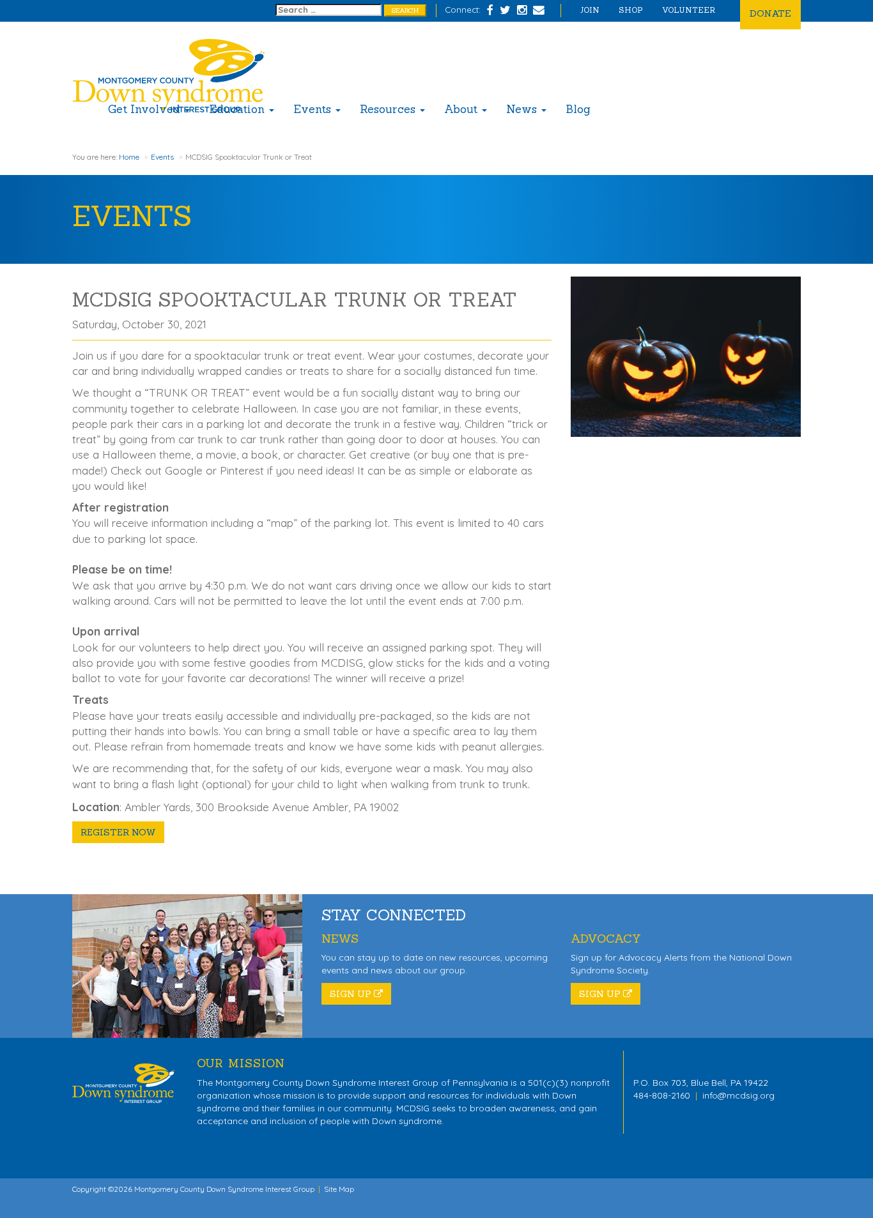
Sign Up (352, 994)
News (523, 109)
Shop (631, 10)
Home (129, 157)
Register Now (118, 832)
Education (238, 109)
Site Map (339, 1189)
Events (313, 109)
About (462, 109)
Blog (578, 109)
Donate (770, 13)
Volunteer (688, 10)
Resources (389, 109)
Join (589, 10)
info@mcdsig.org (738, 1095)
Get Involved (145, 109)
